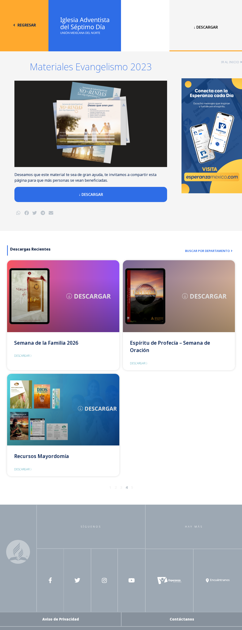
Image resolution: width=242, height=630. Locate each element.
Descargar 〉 (23, 356)
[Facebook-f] (50, 580)
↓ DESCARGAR (206, 27)
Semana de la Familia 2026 (46, 342)
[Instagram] (104, 580)
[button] (18, 213)
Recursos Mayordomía (41, 456)
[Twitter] (77, 580)
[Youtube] (131, 580)
